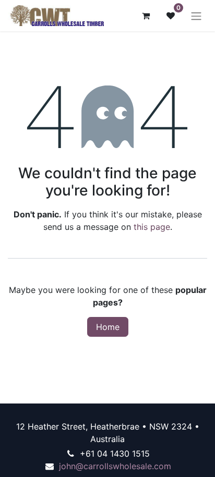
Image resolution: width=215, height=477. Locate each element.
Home (108, 327)
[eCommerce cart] (145, 15)
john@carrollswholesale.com (115, 466)
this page (152, 227)
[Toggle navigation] (196, 15)
